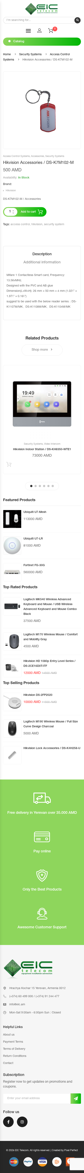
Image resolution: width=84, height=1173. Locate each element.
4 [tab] (44, 486)
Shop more (40, 350)
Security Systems (30, 54)
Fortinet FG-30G (34, 565)
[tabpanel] (42, 419)
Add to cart (28, 212)
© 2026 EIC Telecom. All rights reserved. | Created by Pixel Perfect (42, 1150)
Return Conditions (14, 1056)
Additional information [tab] (42, 262)
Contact (8, 1063)
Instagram (22, 1124)
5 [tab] (48, 486)
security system (54, 224)
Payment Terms (13, 1042)
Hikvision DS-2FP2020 (37, 695)
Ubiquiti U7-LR (33, 538)
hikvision (36, 224)
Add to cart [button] (8, 465)
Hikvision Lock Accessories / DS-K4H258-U (51, 748)
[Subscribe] (76, 1098)
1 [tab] (31, 486)
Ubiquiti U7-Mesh (34, 512)
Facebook (8, 1124)
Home (7, 54)
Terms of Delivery (14, 1049)
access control (20, 224)
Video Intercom (52, 444)
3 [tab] (40, 486)
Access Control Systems (16, 156)
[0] (53, 31)
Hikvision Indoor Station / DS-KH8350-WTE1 (42, 449)
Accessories (37, 156)
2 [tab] (35, 486)
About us (8, 1035)
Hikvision (11, 190)
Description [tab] (42, 254)
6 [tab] (53, 486)
